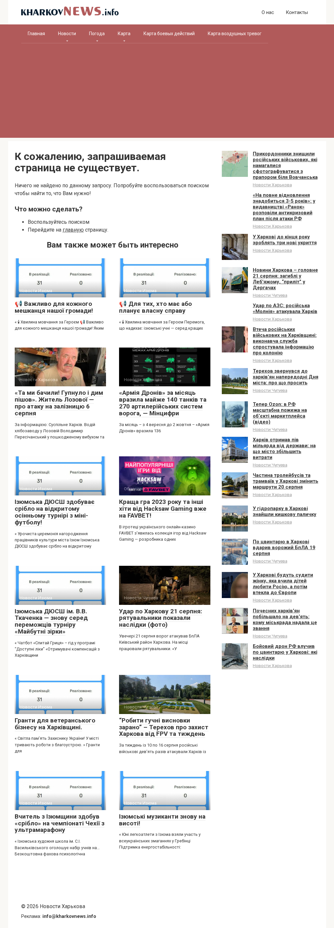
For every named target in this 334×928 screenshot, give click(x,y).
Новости (67, 33)
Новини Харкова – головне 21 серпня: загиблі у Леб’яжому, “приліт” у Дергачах (285, 279)
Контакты (297, 12)
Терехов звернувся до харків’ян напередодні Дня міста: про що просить (285, 377)
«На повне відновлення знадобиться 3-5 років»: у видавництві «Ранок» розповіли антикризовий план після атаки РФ (284, 206)
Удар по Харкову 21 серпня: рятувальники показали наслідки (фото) (160, 618)
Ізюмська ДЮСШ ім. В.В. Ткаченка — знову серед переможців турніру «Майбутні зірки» (51, 621)
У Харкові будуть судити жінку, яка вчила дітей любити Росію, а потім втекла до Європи (283, 583)
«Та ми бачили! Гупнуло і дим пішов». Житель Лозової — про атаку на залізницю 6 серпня (59, 403)
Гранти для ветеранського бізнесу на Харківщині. (55, 724)
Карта (124, 33)
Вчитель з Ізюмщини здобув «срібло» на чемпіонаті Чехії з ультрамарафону (59, 823)
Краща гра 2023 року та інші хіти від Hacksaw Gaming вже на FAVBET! (162, 508)
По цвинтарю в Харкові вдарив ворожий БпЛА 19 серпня (284, 547)
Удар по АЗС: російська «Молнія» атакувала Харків (285, 308)
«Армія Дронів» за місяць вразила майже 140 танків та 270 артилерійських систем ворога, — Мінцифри (162, 403)
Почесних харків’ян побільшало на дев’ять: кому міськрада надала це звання (285, 619)
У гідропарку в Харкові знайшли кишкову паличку (284, 511)
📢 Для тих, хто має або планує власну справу (155, 307)
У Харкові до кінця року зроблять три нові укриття (285, 240)
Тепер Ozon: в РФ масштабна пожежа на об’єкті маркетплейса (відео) (280, 413)
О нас (268, 12)
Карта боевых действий (169, 33)
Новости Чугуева (270, 295)
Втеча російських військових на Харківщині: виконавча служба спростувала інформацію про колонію (285, 341)
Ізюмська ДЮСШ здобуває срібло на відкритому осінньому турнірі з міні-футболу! (55, 512)
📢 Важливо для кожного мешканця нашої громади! (54, 307)
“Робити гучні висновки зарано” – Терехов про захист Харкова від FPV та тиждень (163, 727)
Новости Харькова (272, 184)
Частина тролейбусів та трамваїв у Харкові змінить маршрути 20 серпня (285, 481)
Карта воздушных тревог (235, 33)
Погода (97, 33)
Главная (36, 33)
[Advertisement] (167, 92)
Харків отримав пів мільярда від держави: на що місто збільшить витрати (284, 448)
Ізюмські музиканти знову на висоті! (162, 820)
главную (73, 230)
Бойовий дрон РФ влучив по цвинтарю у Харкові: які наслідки (285, 652)
